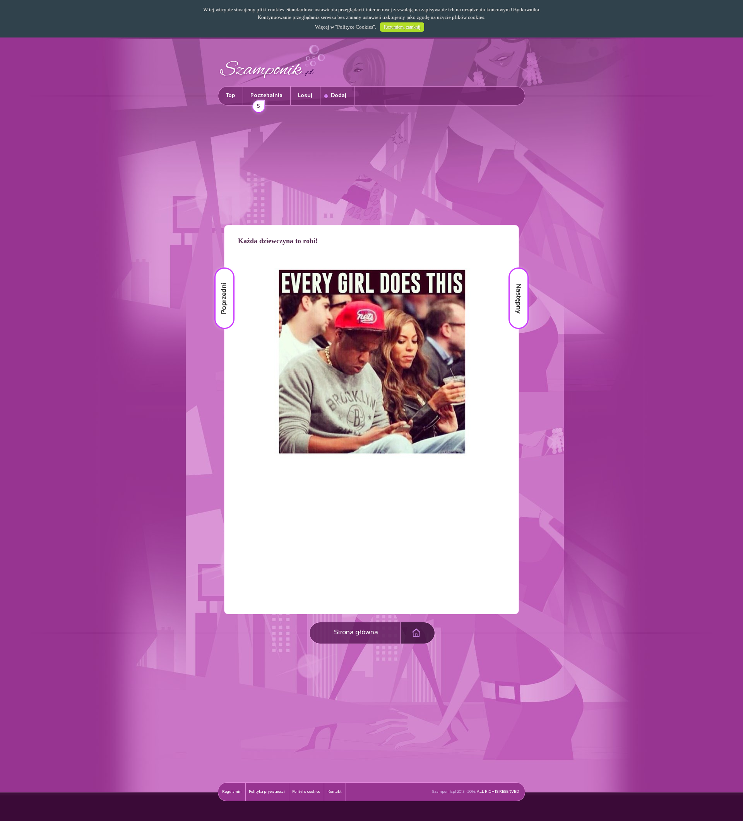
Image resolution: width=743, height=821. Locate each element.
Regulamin (231, 792)
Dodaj (338, 95)
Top (230, 95)
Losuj (305, 95)
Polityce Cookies (355, 27)
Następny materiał (513, 267)
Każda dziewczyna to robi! (278, 241)
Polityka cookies (306, 792)
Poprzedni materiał (220, 267)
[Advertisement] (371, 166)
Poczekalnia (266, 99)
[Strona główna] (272, 79)
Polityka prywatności (267, 792)
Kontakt (334, 792)
